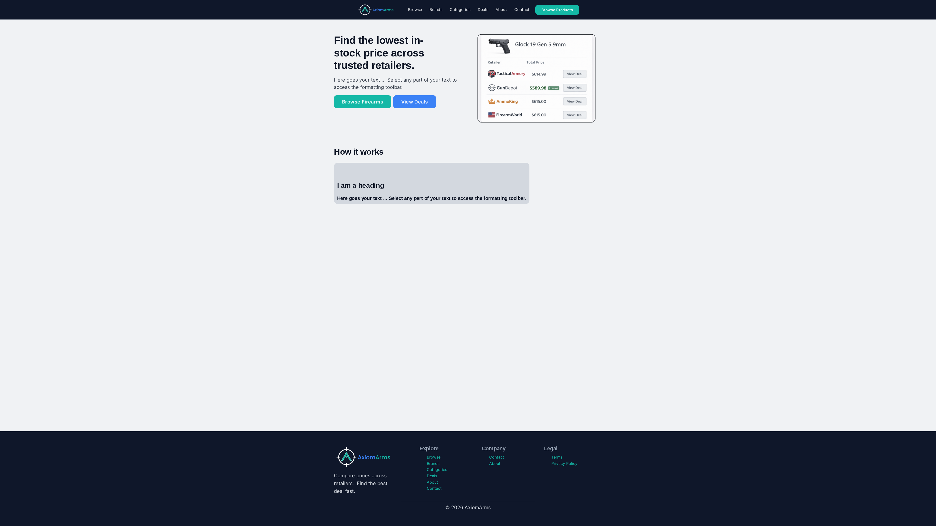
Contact (521, 9)
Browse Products (557, 10)
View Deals (414, 102)
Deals (483, 9)
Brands (435, 9)
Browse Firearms (362, 102)
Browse (415, 9)
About (501, 9)
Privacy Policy (564, 463)
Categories (460, 9)
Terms (557, 457)
